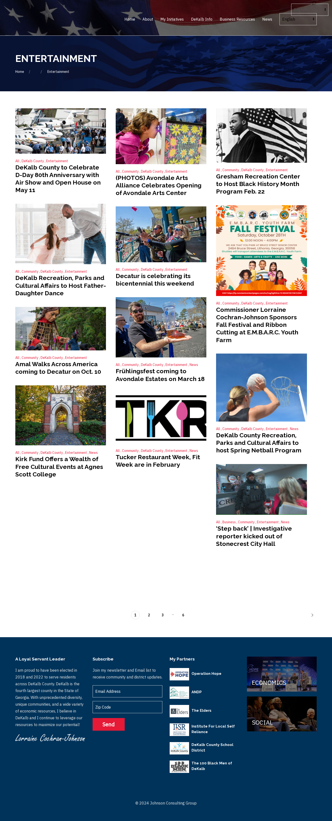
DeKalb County (33, 161)
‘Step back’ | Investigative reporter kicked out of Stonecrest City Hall (254, 536)
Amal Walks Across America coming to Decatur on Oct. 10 (58, 367)
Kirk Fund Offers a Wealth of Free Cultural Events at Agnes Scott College (59, 466)
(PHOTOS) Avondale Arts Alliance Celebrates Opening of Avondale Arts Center (158, 185)
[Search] (314, 3)
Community (131, 171)
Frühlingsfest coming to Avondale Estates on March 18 (160, 374)
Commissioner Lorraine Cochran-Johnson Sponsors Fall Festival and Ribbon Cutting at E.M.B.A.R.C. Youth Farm (257, 325)
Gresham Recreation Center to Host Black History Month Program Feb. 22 (258, 184)
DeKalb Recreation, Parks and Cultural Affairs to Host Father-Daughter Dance (60, 285)
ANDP (197, 692)
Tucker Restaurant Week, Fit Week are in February (158, 460)
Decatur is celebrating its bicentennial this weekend (155, 279)
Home (19, 71)
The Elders (201, 710)
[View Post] (60, 130)
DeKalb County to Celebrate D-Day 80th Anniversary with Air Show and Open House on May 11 (58, 179)
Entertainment (57, 161)
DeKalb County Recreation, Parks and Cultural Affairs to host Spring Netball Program (258, 443)
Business (229, 522)
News (194, 365)
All (17, 161)
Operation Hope (206, 673)
